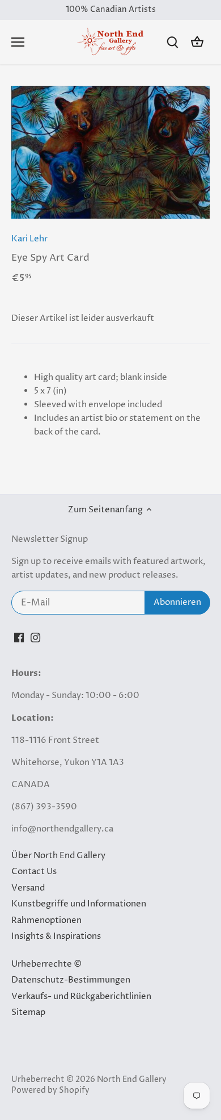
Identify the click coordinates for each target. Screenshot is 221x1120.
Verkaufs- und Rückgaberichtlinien (81, 996)
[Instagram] (35, 637)
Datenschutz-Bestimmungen (70, 980)
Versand (28, 888)
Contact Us (34, 871)
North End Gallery (132, 1080)
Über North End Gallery (58, 856)
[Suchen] (172, 42)
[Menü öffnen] (17, 42)
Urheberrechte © (46, 964)
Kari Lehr (29, 239)
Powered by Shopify (50, 1090)
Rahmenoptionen (46, 920)
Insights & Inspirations (56, 936)
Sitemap (28, 1012)
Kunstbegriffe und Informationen (78, 904)
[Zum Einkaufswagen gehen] (197, 42)
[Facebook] (19, 637)
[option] (110, 152)
